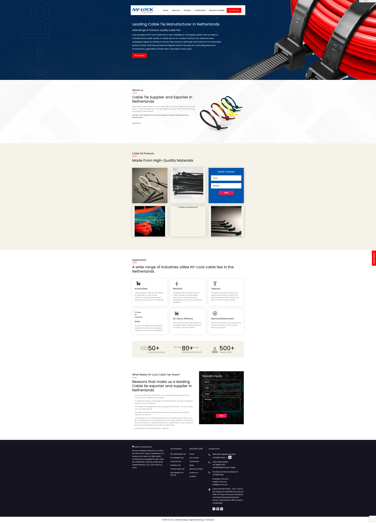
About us (176, 10)
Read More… (136, 123)
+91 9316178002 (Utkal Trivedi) (223, 467)
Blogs (191, 465)
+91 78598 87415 (218, 465)
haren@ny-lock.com (220, 479)
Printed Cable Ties (177, 469)
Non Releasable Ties (178, 454)
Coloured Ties (175, 461)
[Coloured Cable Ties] (150, 207)
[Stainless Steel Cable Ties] (188, 207)
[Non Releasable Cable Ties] (149, 169)
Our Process (194, 458)
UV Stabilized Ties (177, 458)
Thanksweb (209, 520)
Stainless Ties (175, 465)
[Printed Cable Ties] (226, 207)
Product (187, 10)
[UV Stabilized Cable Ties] (188, 169)
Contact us (193, 473)
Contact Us (234, 10)
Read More (139, 55)
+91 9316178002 (218, 475)
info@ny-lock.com (219, 482)
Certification (200, 10)
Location (192, 476)
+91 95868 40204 (218, 458)
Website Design (181, 520)
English (366, 1)
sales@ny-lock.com (220, 484)
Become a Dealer (217, 10)
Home (165, 10)
